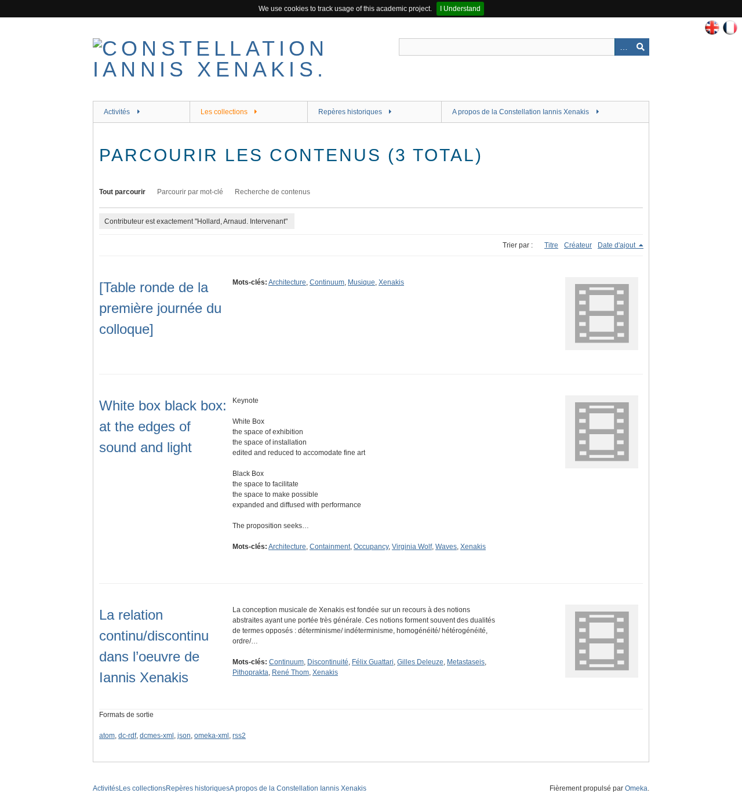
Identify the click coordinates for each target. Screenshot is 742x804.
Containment (330, 547)
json (184, 736)
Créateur (578, 245)
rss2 (239, 736)
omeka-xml (211, 736)
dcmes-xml (157, 736)
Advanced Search (623, 47)
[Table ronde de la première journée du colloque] (160, 308)
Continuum (327, 282)
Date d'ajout (617, 245)
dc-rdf (127, 736)
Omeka (636, 788)
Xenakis (391, 282)
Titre (551, 245)
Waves (446, 547)
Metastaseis (466, 662)
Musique (361, 282)
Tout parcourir (122, 192)
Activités (117, 112)
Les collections (224, 112)
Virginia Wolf (412, 547)
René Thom (290, 672)
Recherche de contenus (272, 192)
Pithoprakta (250, 672)
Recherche (640, 47)
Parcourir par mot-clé (190, 192)
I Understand (460, 9)
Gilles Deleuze (420, 662)
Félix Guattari (373, 662)
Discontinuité (327, 662)
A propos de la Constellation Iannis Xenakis (520, 112)
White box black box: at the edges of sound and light (163, 426)
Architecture (287, 282)
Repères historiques (350, 112)
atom (107, 736)
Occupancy (371, 547)
